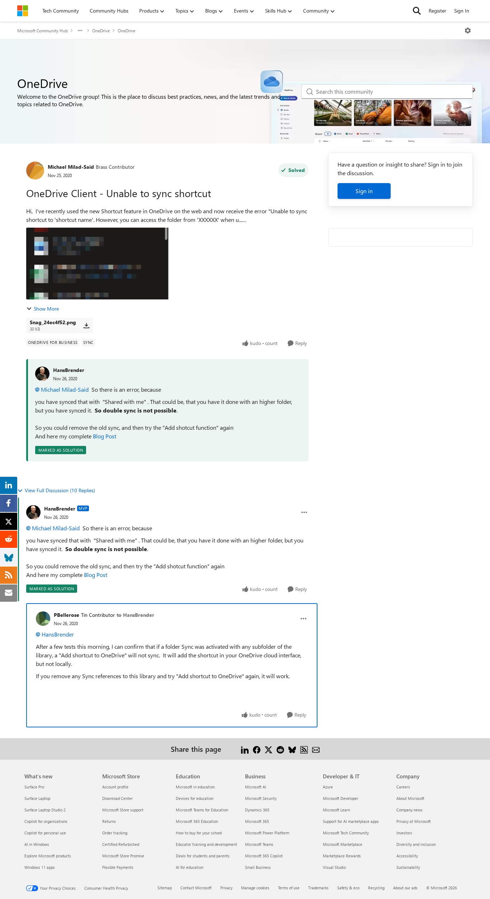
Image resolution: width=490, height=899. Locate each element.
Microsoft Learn (336, 809)
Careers (403, 786)
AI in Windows (36, 844)
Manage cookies (255, 887)
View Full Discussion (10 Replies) (60, 490)
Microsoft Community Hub (42, 30)
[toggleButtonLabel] (468, 30)
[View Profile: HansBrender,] (42, 374)
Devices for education (194, 798)
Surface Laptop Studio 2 (45, 809)
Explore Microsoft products (47, 855)
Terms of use (289, 887)
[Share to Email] (316, 749)
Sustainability (408, 867)
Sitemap (164, 887)
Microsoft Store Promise (123, 855)
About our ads (405, 887)
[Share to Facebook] (256, 749)
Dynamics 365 (257, 809)
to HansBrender (135, 614)
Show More (46, 308)
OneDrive (101, 30)
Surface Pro (34, 786)
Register (437, 10)
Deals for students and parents (203, 855)
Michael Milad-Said (71, 166)
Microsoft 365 (257, 821)
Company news (409, 809)
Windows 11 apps (39, 867)
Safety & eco (348, 887)
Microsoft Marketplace (342, 844)
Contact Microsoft (196, 887)
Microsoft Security (261, 798)
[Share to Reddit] (280, 749)
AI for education (189, 867)
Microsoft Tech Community (346, 832)
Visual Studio (334, 867)
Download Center (117, 798)
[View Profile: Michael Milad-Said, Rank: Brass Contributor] (35, 171)
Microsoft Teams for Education (202, 809)
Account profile (115, 786)
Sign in (364, 191)
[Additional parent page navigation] (80, 30)
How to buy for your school (199, 832)
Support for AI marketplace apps (351, 821)
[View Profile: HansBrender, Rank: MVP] (33, 512)
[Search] (417, 10)
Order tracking (114, 832)
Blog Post (104, 436)
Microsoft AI (255, 786)
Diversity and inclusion (416, 844)
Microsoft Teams (259, 844)
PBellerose (66, 614)
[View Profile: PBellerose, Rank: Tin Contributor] (43, 618)
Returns (109, 821)
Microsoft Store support (122, 809)
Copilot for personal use (45, 832)
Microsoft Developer (340, 798)
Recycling (376, 887)
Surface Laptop (37, 798)
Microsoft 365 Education (197, 821)
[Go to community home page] (22, 10)
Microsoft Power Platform (267, 832)
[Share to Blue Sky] (292, 749)
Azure (328, 786)
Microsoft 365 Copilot (264, 855)
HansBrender (68, 370)
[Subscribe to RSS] (304, 749)
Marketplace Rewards (342, 855)
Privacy (226, 887)
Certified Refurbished (120, 844)
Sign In (461, 10)
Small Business (258, 867)
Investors (404, 832)
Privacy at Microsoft (413, 821)
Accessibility (407, 855)
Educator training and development (206, 844)
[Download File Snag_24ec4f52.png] (86, 325)
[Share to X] (268, 749)
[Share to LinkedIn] (245, 749)
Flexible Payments (117, 867)
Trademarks (318, 887)
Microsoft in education (195, 786)
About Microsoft (410, 798)
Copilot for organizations (45, 821)
